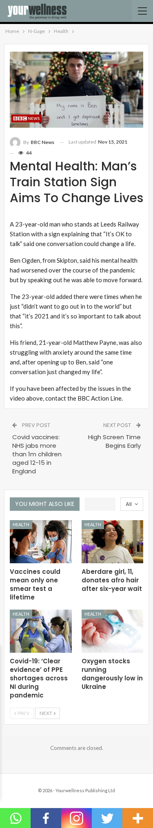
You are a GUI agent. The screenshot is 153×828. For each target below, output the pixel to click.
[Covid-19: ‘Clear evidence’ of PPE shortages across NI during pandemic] (41, 631)
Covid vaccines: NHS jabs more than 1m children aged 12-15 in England (37, 454)
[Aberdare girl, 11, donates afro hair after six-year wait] (113, 541)
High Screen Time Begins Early (114, 441)
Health (21, 524)
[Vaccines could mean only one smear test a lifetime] (41, 541)
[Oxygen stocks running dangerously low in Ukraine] (113, 631)
